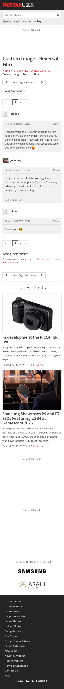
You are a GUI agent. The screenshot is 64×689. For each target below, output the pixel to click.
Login (17, 21)
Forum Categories (15, 646)
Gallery (37, 21)
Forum (27, 21)
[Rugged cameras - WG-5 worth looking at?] (6, 82)
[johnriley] (5, 160)
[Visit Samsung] (32, 571)
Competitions (13, 631)
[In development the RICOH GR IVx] (32, 313)
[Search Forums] (58, 15)
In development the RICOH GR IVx (30, 339)
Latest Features (14, 606)
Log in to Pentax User (38, 259)
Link (57, 123)
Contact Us (11, 670)
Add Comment (13, 91)
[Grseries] (42, 82)
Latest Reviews (13, 601)
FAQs (8, 675)
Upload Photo (13, 626)
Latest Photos (13, 621)
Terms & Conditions (16, 665)
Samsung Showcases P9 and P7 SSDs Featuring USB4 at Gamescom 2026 (31, 418)
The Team (11, 636)
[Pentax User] (18, 4)
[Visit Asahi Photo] (32, 585)
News (39, 364)
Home (6, 70)
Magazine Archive (15, 616)
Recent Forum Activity (17, 641)
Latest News (12, 611)
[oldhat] (5, 114)
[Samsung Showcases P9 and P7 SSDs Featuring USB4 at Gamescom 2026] (32, 390)
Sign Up (7, 21)
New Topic (11, 650)
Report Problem (14, 660)
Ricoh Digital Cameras (36, 70)
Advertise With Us (15, 655)
